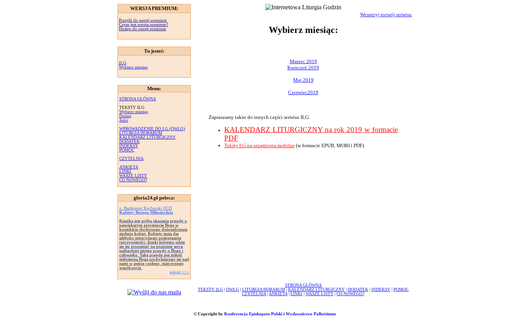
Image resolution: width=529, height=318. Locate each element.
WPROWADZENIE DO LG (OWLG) (152, 129)
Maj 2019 (303, 80)
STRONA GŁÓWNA (137, 99)
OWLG (232, 289)
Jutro (123, 120)
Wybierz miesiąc (133, 67)
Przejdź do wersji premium (143, 20)
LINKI (125, 171)
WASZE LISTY (133, 176)
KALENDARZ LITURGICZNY (147, 137)
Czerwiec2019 (303, 92)
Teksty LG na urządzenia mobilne (259, 145)
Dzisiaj (125, 116)
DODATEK (129, 141)
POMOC (126, 150)
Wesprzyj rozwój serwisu (386, 14)
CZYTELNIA (131, 158)
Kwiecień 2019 (303, 67)
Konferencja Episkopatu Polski (253, 314)
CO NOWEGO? (133, 180)
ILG (122, 63)
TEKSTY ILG (210, 289)
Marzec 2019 (303, 61)
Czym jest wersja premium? (143, 24)
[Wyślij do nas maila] (154, 292)
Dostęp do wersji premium (142, 29)
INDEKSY (128, 146)
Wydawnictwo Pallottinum (311, 314)
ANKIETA (128, 167)
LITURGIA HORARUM (140, 133)
